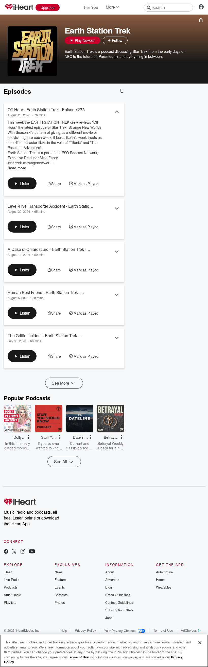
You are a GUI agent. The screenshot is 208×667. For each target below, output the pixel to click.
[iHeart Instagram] (23, 552)
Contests (61, 594)
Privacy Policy (85, 630)
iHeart (8, 572)
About (109, 572)
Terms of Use (163, 630)
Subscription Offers (119, 610)
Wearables (163, 587)
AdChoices (189, 630)
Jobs (108, 617)
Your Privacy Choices (120, 630)
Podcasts (11, 587)
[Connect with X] (14, 552)
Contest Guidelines (119, 602)
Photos (60, 602)
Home (160, 579)
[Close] (199, 642)
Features (61, 579)
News (59, 572)
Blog (108, 587)
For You (91, 7)
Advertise (112, 579)
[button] (132, 40)
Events (60, 587)
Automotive (164, 572)
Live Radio (11, 579)
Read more (17, 167)
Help (63, 630)
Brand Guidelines (117, 594)
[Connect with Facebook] (6, 552)
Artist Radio (12, 594)
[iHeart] (19, 7)
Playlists (10, 602)
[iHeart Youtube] (32, 552)
